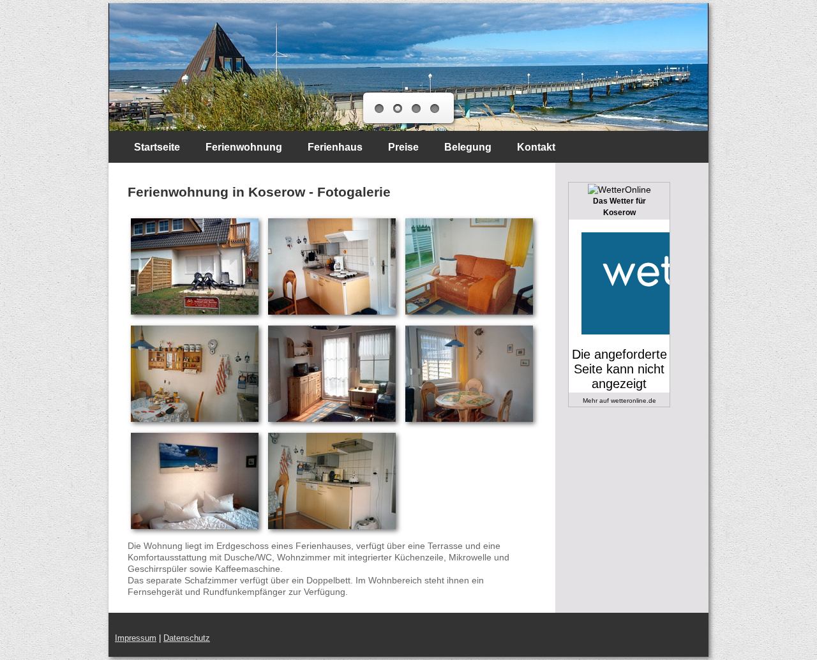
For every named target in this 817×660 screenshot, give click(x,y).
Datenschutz (186, 638)
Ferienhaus (335, 147)
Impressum (135, 638)
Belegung (467, 147)
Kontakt (536, 147)
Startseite (157, 147)
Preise (403, 147)
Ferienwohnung (244, 147)
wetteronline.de (633, 400)
